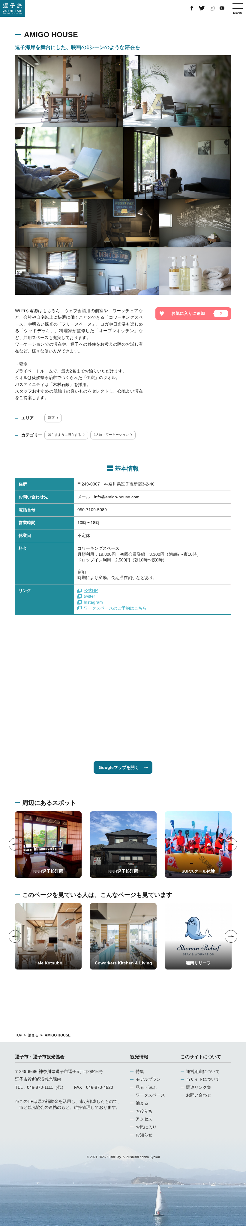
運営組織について (203, 1071)
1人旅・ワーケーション (111, 434)
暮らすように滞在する (64, 434)
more (20, 813)
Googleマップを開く (119, 767)
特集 (140, 1071)
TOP (18, 1035)
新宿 (51, 417)
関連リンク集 (198, 1087)
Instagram (93, 602)
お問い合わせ (198, 1095)
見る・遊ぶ (146, 1087)
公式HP (91, 590)
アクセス (144, 1119)
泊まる (33, 1035)
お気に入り (146, 1127)
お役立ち (144, 1111)
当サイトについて (203, 1079)
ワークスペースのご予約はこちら (115, 608)
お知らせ (144, 1134)
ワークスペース (150, 1095)
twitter (89, 596)
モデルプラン (148, 1079)
